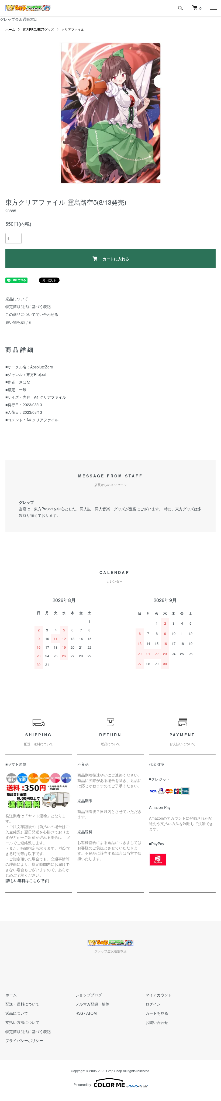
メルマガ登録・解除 (92, 1004)
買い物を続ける (18, 322)
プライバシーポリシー (24, 1040)
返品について (16, 298)
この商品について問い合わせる (31, 314)
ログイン (153, 1004)
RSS (79, 1013)
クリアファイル (72, 29)
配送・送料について (22, 1004)
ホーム (10, 29)
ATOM (91, 1013)
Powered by (82, 1084)
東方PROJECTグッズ (38, 29)
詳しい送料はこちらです (27, 880)
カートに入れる (116, 258)
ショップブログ (88, 994)
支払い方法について (22, 1022)
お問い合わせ (157, 1022)
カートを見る (157, 1013)
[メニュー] (213, 8)
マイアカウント (159, 994)
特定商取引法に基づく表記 (28, 306)
